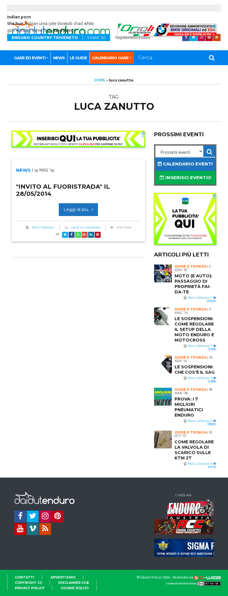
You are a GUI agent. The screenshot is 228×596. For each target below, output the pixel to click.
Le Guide (78, 57)
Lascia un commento (85, 227)
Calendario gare (110, 57)
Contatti (24, 577)
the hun (15, 23)
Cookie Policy (75, 588)
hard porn (63, 30)
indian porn (19, 17)
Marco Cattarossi (43, 227)
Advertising (62, 577)
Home (99, 80)
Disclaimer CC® (73, 583)
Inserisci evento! (187, 177)
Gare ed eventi (29, 57)
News (59, 57)
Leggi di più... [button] (78, 209)
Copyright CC (28, 583)
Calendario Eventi (187, 164)
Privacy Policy (30, 588)
